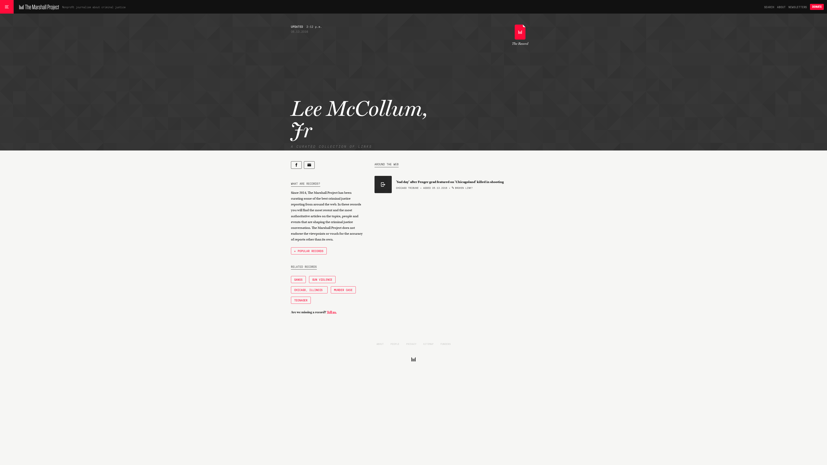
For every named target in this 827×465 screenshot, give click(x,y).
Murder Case (343, 290)
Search (769, 7)
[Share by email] (309, 165)
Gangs (298, 279)
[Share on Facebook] (296, 165)
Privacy (411, 344)
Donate (817, 6)
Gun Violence (322, 279)
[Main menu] (7, 7)
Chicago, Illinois (309, 290)
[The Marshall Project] (38, 7)
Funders (445, 344)
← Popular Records (308, 251)
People (394, 344)
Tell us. (332, 312)
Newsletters (797, 7)
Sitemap (428, 344)
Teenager (301, 300)
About (781, 7)
